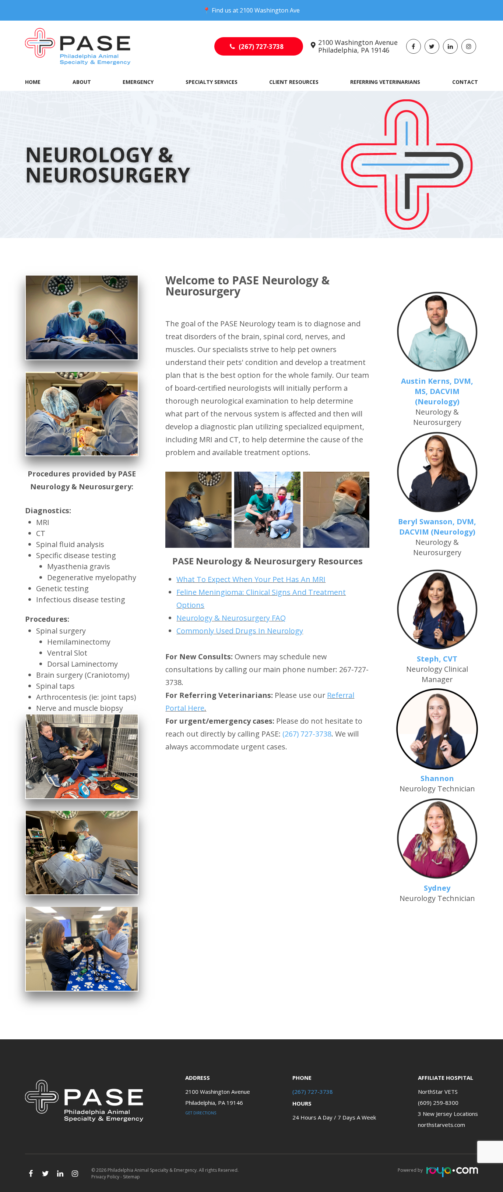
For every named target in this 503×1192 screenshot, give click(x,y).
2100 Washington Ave (270, 10)
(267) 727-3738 (261, 46)
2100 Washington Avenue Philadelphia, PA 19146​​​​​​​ (358, 46)
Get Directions (200, 1112)
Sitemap (131, 1177)
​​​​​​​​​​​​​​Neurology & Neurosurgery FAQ (231, 618)
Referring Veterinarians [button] (385, 81)
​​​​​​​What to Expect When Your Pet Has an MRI (251, 579)
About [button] (82, 81)
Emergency (138, 81)
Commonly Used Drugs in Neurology (239, 631)
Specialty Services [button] (212, 81)
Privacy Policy (105, 1177)
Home (33, 81)
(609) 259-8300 (438, 1102)
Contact (465, 81)
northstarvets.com (441, 1124)
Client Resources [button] (294, 81)
